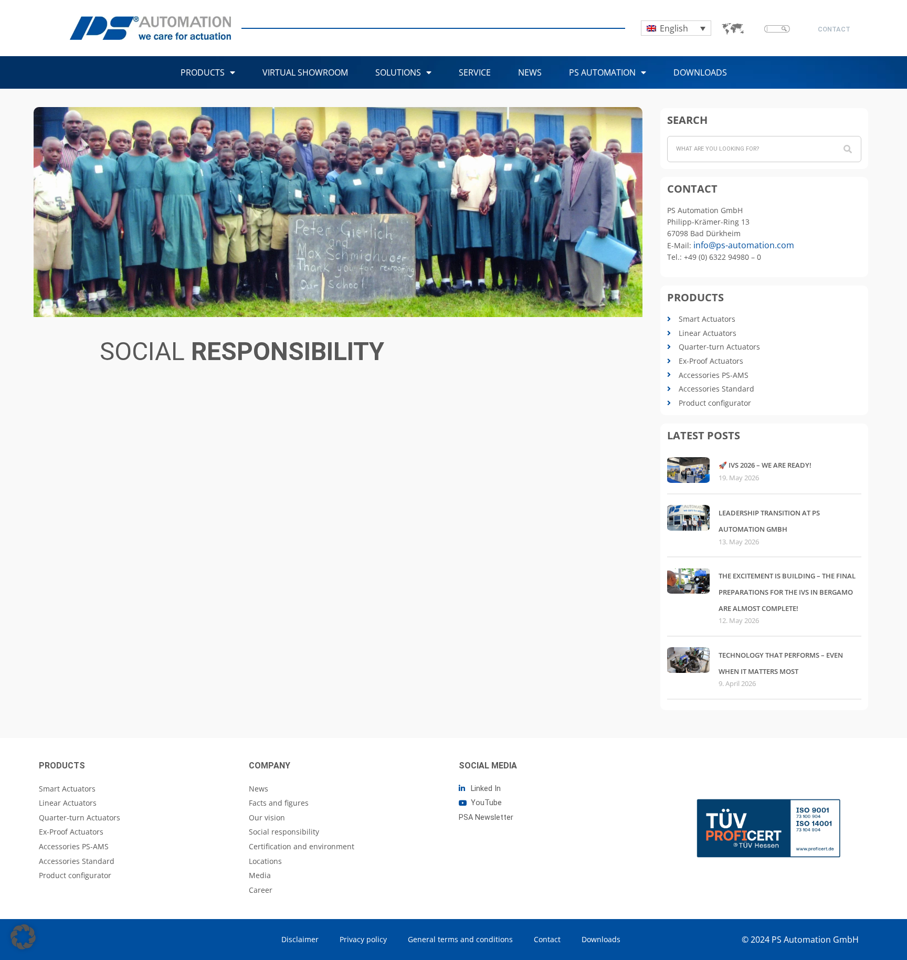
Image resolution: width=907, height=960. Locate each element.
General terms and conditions (460, 939)
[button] (23, 937)
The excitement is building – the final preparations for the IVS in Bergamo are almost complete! (787, 592)
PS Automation (602, 72)
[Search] (848, 149)
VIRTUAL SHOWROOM (305, 72)
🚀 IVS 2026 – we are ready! (765, 465)
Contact (547, 939)
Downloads (700, 72)
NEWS (530, 72)
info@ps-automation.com (743, 245)
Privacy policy (363, 939)
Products (203, 72)
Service (475, 72)
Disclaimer (300, 939)
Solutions (398, 72)
